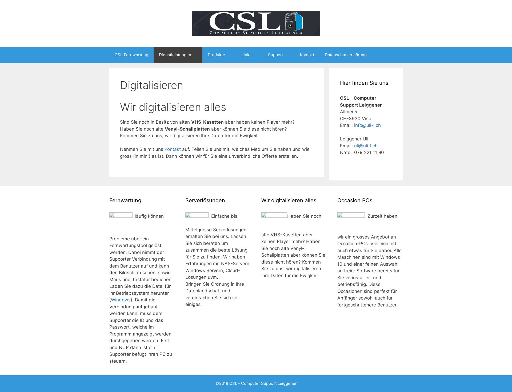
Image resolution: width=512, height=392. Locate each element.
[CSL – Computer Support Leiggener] (256, 23)
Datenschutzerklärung (346, 54)
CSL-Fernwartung (131, 54)
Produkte (216, 54)
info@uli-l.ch (367, 125)
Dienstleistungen (175, 54)
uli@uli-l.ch (366, 145)
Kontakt (307, 54)
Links (246, 54)
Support (275, 54)
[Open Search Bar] (395, 55)
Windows (121, 299)
